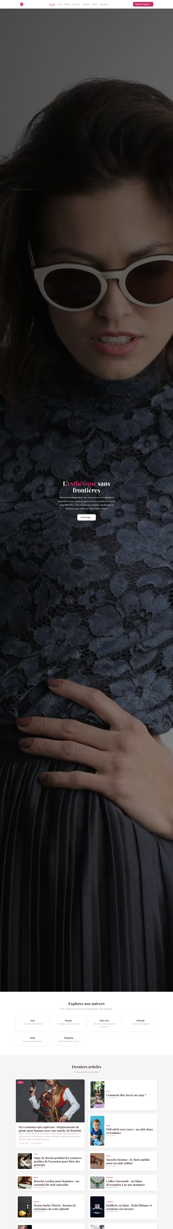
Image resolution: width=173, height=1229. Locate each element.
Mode (94, 4)
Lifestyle (86, 4)
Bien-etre (76, 4)
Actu (60, 4)
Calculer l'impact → (143, 4)
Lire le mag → (87, 517)
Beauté (67, 4)
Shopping (103, 4)
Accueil (52, 4)
